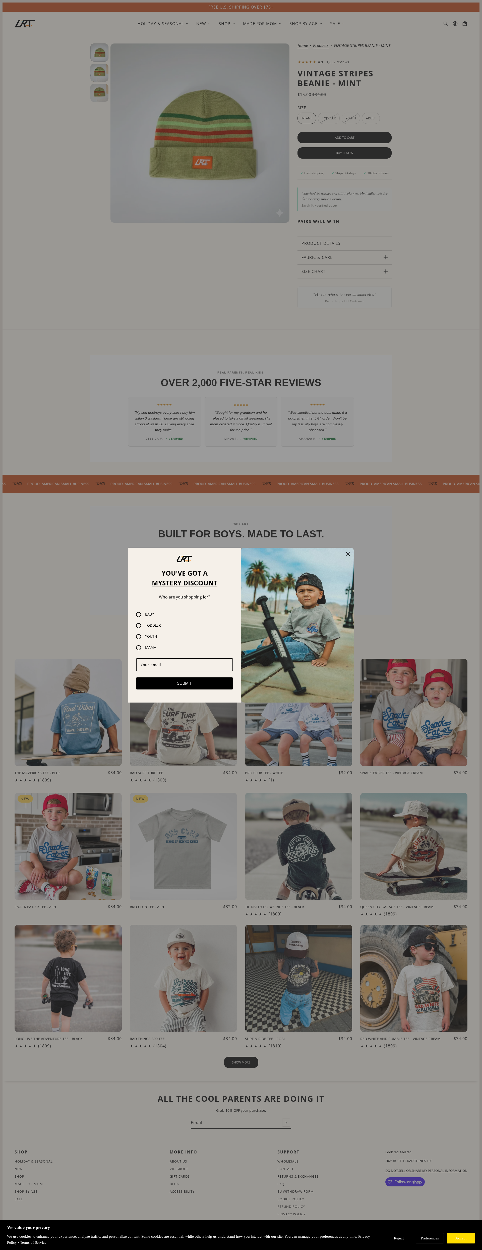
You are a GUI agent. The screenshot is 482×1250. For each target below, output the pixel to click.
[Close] (348, 554)
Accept (460, 1238)
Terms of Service (33, 1242)
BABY (149, 614)
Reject (399, 1238)
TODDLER (153, 625)
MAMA (150, 647)
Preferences (430, 1238)
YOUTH (151, 636)
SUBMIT (184, 683)
